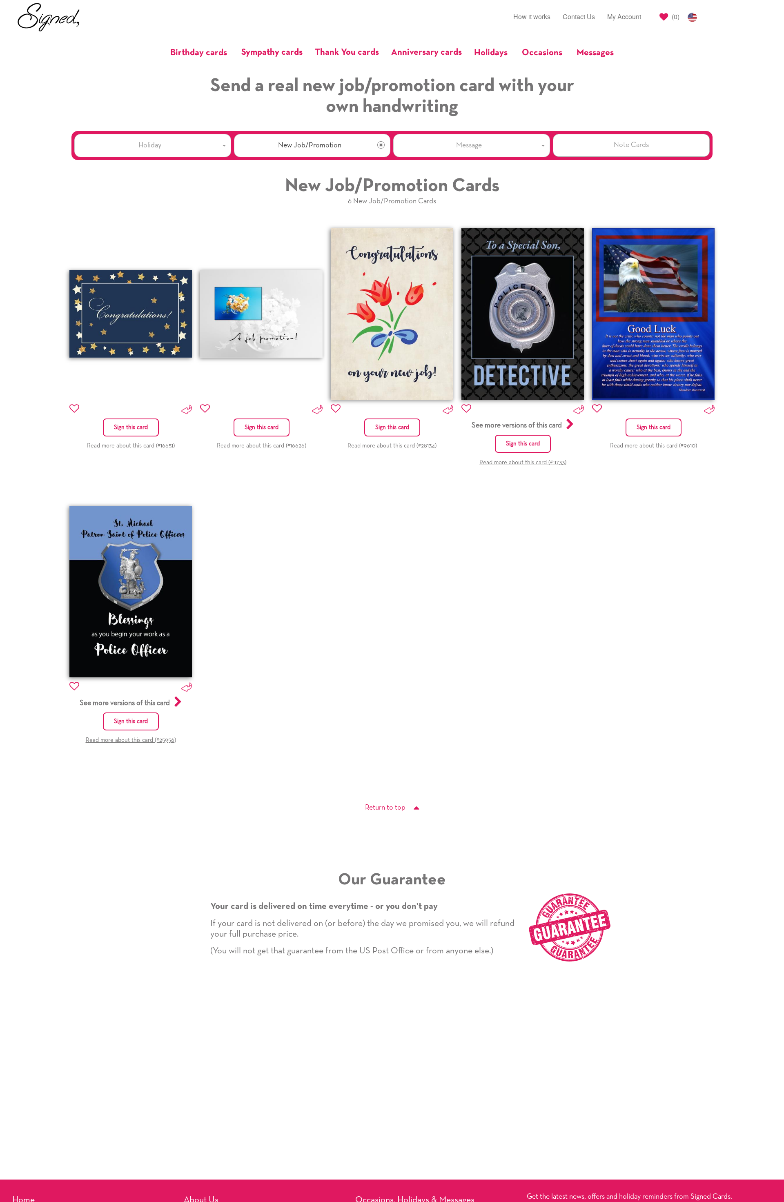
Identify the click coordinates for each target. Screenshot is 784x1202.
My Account (624, 16)
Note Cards (631, 145)
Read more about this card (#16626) (261, 446)
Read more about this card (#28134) (392, 446)
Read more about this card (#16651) (131, 446)
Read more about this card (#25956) (131, 740)
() (674, 16)
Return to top (385, 807)
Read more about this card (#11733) (522, 462)
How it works (531, 16)
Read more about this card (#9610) (653, 446)
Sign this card (131, 427)
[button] (202, 52)
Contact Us (579, 16)
